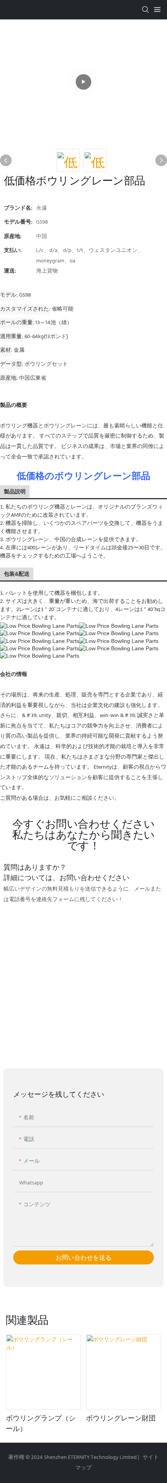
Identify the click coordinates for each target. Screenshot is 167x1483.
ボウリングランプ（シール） (41, 1423)
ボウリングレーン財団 (121, 1418)
